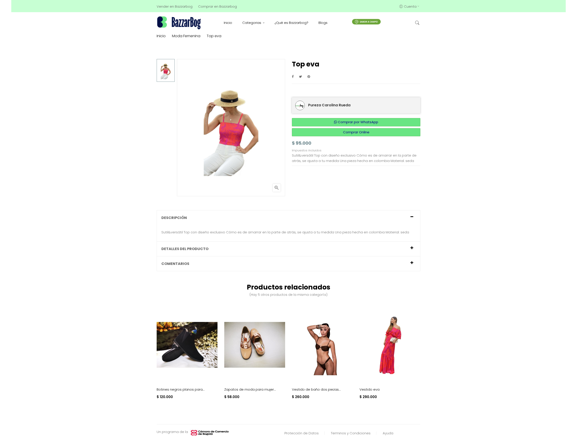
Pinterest (308, 76)
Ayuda (388, 433)
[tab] (288, 217)
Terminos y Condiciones (351, 433)
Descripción (174, 217)
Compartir (293, 76)
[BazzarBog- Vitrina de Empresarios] (180, 22)
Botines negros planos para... (181, 389)
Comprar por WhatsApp (357, 122)
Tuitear (300, 76)
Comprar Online (356, 132)
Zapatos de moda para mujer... (250, 389)
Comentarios (175, 263)
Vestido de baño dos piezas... (316, 389)
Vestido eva (369, 389)
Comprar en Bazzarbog (217, 6)
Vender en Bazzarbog (174, 6)
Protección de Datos (301, 433)
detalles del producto (184, 248)
